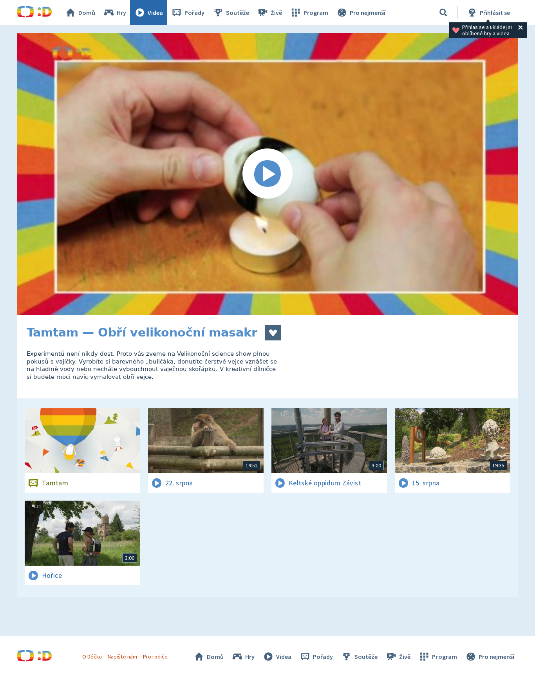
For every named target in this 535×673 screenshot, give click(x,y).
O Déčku (92, 656)
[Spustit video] (267, 174)
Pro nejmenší (367, 12)
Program (316, 12)
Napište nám (122, 656)
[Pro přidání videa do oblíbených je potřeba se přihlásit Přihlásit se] (273, 332)
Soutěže (237, 12)
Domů (86, 12)
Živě (276, 12)
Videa (155, 12)
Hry (121, 12)
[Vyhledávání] (443, 12)
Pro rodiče (155, 656)
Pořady (194, 12)
